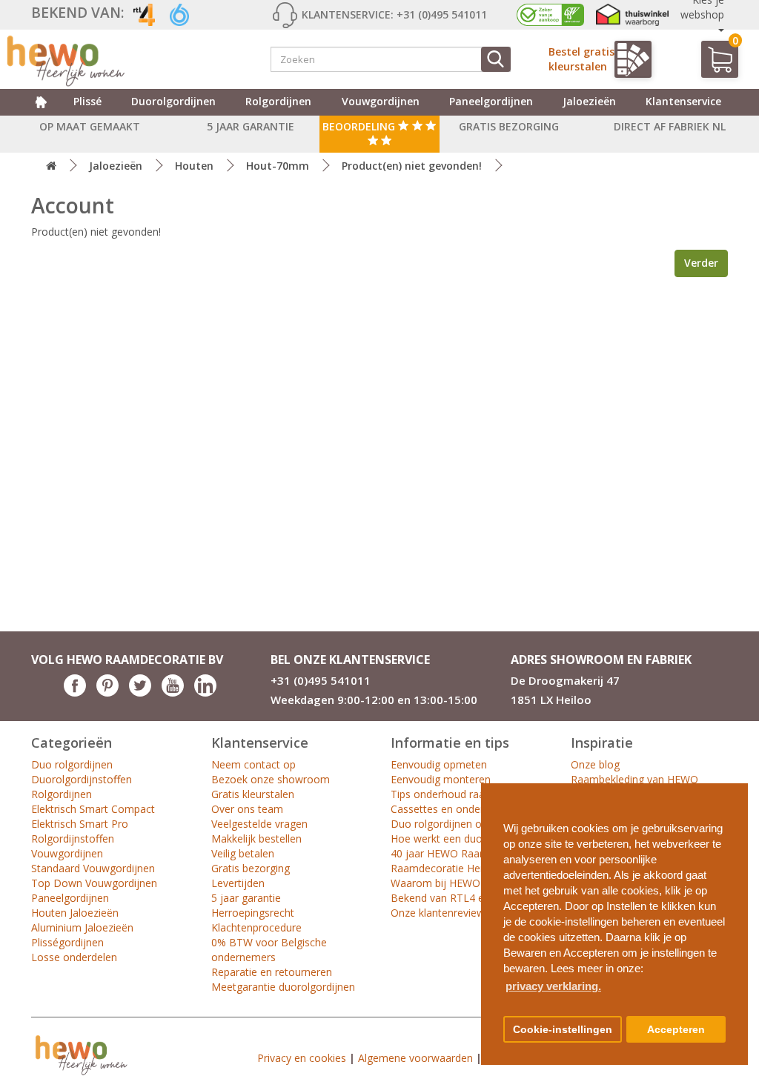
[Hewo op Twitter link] (140, 692)
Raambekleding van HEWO (634, 779)
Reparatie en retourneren (271, 972)
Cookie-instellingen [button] (562, 1029)
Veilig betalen (242, 853)
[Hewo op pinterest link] (107, 692)
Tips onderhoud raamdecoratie (465, 794)
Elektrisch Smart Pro (79, 824)
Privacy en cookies (301, 1058)
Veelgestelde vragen (259, 824)
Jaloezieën (589, 101)
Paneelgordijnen (491, 101)
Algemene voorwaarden (415, 1058)
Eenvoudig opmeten (439, 764)
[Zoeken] (496, 59)
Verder (701, 263)
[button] (730, 788)
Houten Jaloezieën (75, 913)
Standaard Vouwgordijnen (93, 868)
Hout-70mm (277, 166)
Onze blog (595, 764)
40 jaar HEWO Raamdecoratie (462, 853)
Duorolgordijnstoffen (81, 779)
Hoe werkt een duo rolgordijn (461, 838)
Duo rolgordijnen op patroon (460, 824)
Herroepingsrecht (252, 913)
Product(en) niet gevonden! (412, 166)
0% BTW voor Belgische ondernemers (269, 949)
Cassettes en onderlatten (451, 809)
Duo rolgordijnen (72, 764)
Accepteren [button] (676, 1029)
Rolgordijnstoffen (72, 838)
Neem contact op (253, 764)
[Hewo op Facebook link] (75, 692)
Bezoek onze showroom (270, 779)
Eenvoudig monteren (441, 779)
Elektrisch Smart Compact (93, 809)
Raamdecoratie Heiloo (444, 868)
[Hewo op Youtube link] (173, 692)
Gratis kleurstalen (252, 794)
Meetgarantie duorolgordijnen (283, 987)
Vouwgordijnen (381, 101)
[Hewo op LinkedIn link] (205, 692)
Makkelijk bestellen (256, 838)
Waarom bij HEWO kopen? (454, 883)
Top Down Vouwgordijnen (94, 883)
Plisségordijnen (67, 942)
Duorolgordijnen (173, 101)
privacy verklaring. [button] (553, 986)
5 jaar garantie (246, 898)
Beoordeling (360, 126)
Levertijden (238, 883)
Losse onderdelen (74, 957)
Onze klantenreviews (440, 913)
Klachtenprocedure (256, 927)
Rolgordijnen (278, 101)
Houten (194, 166)
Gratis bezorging (250, 868)
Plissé (87, 101)
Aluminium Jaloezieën (82, 927)
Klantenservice (683, 101)
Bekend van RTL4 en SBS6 (454, 898)
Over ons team (247, 809)
